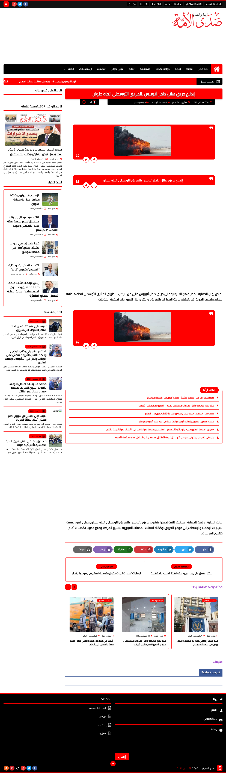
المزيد (71, 69)
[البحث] (6, 4)
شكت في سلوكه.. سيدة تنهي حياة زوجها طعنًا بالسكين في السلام (179, 413)
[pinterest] (12, 768)
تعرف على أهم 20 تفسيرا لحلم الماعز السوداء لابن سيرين (28, 327)
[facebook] (25, 4)
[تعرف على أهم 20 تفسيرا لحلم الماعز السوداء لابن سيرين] (55, 325)
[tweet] (86, 159)
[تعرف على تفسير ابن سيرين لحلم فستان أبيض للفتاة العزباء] (55, 415)
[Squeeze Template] (219, 768)
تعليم (131, 69)
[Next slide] (68, 587)
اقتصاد (189, 69)
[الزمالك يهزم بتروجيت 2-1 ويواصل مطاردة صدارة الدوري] (50, 199)
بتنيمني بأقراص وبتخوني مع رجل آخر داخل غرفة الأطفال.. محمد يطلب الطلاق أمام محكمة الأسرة (164, 437)
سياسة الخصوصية (173, 4)
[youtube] (14, 4)
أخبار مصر (203, 69)
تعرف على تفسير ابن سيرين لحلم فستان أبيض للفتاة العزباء (27, 417)
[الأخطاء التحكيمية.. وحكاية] (50, 269)
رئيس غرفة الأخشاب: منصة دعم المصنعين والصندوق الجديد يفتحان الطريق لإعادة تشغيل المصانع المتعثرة (32, 289)
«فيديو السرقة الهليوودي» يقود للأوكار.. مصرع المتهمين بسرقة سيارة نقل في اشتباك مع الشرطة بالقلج (160, 429)
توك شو (101, 69)
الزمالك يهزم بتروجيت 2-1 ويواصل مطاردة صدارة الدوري (64, 81)
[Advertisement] (68, 36)
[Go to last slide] (74, 587)
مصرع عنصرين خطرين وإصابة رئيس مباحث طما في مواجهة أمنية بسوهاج (176, 421)
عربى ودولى (117, 69)
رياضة (178, 69)
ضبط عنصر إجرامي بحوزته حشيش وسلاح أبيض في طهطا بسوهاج (180, 397)
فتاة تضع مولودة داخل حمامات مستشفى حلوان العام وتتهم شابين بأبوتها (176, 405)
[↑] (113, 763)
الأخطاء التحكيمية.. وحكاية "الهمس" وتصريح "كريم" (24, 267)
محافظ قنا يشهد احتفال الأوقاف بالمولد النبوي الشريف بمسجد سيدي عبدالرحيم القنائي (27, 387)
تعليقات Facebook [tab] (210, 672)
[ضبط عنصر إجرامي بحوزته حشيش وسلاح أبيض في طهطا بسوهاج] (50, 247)
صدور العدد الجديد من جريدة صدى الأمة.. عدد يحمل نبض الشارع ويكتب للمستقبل (35, 151)
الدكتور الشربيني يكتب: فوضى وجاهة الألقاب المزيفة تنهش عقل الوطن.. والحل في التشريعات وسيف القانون (25, 357)
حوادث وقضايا (163, 69)
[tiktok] (17, 768)
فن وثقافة (145, 69)
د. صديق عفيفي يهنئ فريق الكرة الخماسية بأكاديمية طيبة (26, 442)
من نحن (132, 4)
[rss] (6, 768)
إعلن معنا (156, 4)
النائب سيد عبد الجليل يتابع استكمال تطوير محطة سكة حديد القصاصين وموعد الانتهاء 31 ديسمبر (32, 223)
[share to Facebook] (94, 159)
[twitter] (19, 4)
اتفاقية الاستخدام (193, 4)
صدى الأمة (54, 159)
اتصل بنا (143, 4)
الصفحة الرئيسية (213, 4)
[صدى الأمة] (196, 20)
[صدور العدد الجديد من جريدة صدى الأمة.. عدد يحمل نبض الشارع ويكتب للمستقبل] (33, 129)
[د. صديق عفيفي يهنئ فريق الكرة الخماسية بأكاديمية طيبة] (55, 440)
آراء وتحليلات (85, 69)
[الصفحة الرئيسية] (216, 69)
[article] (106, 569)
